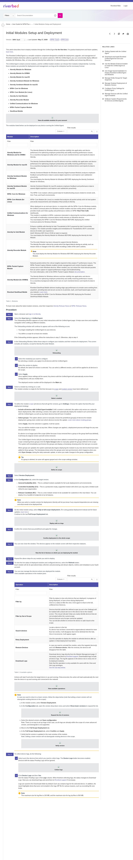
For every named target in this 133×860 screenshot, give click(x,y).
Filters (7, 15)
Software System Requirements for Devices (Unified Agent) (116, 100)
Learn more (43, 292)
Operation (19, 584)
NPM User (64, 39)
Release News (61, 306)
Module (10, 136)
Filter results (71, 128)
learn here (9, 52)
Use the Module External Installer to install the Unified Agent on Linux (116, 65)
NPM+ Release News (78, 306)
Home (8, 24)
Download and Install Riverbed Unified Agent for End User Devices (115, 58)
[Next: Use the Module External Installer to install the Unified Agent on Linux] (114, 34)
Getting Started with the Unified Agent (115, 52)
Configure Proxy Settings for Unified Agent (114, 89)
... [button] (32, 24)
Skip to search (22, 2)
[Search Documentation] (60, 15)
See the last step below (57, 667)
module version (67, 389)
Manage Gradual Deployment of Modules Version (116, 84)
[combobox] (36, 15)
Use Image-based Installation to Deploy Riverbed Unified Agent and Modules (116, 72)
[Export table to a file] (97, 131)
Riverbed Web (116, 6)
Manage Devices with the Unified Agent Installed (116, 94)
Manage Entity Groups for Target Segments (116, 79)
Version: (9, 39)
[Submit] (92, 131)
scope (56, 389)
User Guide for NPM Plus (21, 24)
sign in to (35, 314)
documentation (79, 272)
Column (60, 131)
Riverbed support (72, 656)
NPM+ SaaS (54, 39)
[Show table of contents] (2, 25)
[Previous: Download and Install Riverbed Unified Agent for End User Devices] (110, 34)
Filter (9, 141)
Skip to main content (8, 2)
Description (34, 136)
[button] (55, 15)
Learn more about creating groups (79, 420)
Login (126, 6)
